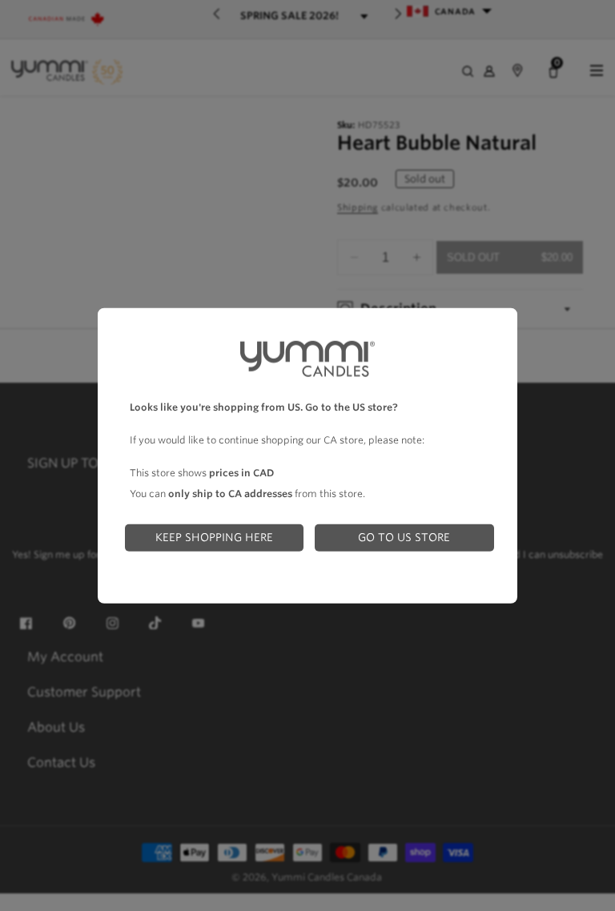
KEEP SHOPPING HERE (214, 537)
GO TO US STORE (404, 537)
